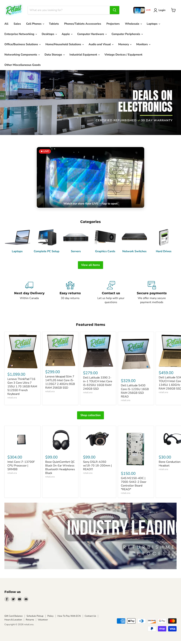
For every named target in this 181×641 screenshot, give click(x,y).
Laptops (152, 24)
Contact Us (90, 616)
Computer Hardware (91, 34)
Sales (17, 24)
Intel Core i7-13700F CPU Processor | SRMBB (21, 465)
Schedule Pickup (35, 616)
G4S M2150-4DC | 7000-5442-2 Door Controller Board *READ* (133, 483)
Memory (124, 44)
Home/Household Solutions (63, 44)
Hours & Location (13, 619)
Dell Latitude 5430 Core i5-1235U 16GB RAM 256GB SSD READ (135, 391)
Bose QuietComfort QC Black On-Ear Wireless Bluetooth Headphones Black (60, 467)
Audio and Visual (100, 44)
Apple (66, 34)
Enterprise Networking (19, 34)
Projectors (113, 24)
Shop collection (90, 415)
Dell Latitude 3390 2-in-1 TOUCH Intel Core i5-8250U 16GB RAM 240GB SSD (97, 383)
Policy (50, 616)
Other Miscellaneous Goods (22, 65)
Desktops (48, 34)
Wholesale (132, 24)
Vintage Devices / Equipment (123, 55)
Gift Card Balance (13, 616)
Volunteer (43, 619)
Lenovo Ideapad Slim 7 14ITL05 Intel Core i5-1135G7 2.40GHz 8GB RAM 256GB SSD (60, 382)
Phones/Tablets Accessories (82, 24)
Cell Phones (34, 24)
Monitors (142, 44)
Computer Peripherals (126, 34)
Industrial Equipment (83, 55)
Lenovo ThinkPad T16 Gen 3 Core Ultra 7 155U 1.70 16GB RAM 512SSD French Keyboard (22, 386)
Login (162, 10)
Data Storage (54, 55)
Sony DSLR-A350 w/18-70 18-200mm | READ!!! (97, 465)
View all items (90, 265)
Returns (30, 619)
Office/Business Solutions (21, 44)
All (6, 24)
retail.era (12, 397)
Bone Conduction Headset (169, 464)
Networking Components (21, 55)
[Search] (114, 10)
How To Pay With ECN (69, 616)
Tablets (54, 24)
